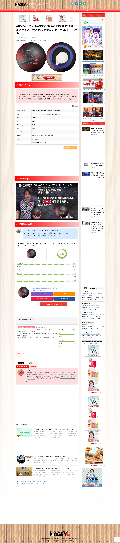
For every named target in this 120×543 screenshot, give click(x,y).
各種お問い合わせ (77, 528)
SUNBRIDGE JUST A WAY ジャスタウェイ (93, 305)
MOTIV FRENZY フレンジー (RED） (91, 334)
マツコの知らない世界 (66, 378)
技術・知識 (47, 10)
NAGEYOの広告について (54, 528)
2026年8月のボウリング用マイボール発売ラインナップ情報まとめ (98, 130)
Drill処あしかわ (38, 372)
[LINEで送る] (34, 363)
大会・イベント (60, 10)
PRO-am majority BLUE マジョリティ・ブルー (33, 483)
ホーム (21, 10)
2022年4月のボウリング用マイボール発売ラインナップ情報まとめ (53, 429)
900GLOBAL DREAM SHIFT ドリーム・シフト (33, 481)
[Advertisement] (47, 163)
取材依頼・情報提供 (66, 528)
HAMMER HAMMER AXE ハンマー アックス (93, 314)
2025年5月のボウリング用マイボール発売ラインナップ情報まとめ (53, 468)
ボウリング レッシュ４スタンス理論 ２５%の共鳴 (57, 374)
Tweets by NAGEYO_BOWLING (91, 343)
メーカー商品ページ (70, 147)
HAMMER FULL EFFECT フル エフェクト (92, 324)
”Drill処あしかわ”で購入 (53, 304)
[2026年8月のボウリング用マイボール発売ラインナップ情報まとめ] (93, 59)
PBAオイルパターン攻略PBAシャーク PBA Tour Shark (50, 456)
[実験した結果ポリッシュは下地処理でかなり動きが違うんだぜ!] (93, 73)
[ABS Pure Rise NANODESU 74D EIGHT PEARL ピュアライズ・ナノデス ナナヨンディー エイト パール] (31, 253)
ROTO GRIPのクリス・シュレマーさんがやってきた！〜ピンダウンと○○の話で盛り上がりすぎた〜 (97, 226)
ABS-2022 (36, 37)
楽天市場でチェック (42, 298)
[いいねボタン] (19, 354)
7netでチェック (64, 298)
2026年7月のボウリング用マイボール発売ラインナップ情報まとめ (98, 175)
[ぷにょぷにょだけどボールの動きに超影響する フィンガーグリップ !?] (93, 102)
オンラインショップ (86, 10)
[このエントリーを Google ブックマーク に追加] (29, 363)
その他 (73, 10)
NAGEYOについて (43, 528)
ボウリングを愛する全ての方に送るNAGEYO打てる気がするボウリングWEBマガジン (60, 538)
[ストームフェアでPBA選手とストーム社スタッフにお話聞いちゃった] (93, 116)
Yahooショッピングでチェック (42, 293)
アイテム (34, 10)
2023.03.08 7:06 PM (40, 327)
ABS (33, 37)
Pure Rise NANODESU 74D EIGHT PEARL (44, 288)
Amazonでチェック (64, 293)
